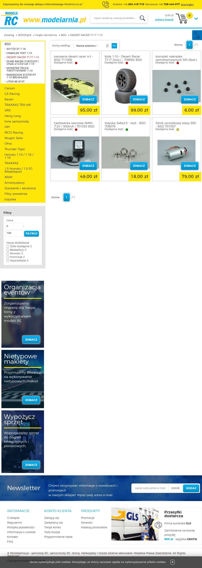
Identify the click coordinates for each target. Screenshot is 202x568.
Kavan (9, 99)
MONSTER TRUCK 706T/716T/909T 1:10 (20, 69)
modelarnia (43, 18)
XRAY (8, 177)
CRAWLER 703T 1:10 (19, 53)
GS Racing (12, 93)
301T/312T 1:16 (16, 49)
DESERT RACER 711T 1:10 (86, 35)
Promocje (87, 518)
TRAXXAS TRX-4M (18, 105)
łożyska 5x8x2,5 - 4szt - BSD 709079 (125, 125)
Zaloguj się (51, 518)
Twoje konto (52, 527)
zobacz (31, 339)
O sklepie (13, 518)
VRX (8, 110)
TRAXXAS (11, 163)
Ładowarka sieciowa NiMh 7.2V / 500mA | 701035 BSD (74, 125)
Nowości (87, 522)
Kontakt (12, 537)
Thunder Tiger (15, 149)
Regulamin (14, 522)
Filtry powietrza (16, 193)
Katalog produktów (94, 527)
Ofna (8, 143)
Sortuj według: (61, 45)
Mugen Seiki (14, 138)
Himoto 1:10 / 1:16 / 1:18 (19, 156)
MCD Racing (14, 132)
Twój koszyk (52, 532)
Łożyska (10, 199)
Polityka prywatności (21, 527)
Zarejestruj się (53, 522)
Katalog (9, 35)
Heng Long (13, 116)
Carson (10, 88)
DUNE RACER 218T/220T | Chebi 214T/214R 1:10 (23, 62)
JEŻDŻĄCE (24, 35)
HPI (7, 127)
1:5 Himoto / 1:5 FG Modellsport (19, 170)
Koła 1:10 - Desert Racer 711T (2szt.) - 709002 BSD (123, 58)
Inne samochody (17, 121)
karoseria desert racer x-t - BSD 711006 (73, 58)
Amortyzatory (15, 182)
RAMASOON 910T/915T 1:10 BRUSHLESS (21, 76)
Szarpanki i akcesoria (20, 188)
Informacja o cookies (21, 532)
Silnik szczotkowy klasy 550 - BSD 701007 (176, 125)
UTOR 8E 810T (15, 81)
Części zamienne (46, 35)
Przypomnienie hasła (58, 537)
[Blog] (197, 38)
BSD (63, 35)
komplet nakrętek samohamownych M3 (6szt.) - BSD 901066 (176, 60)
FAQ (10, 541)
